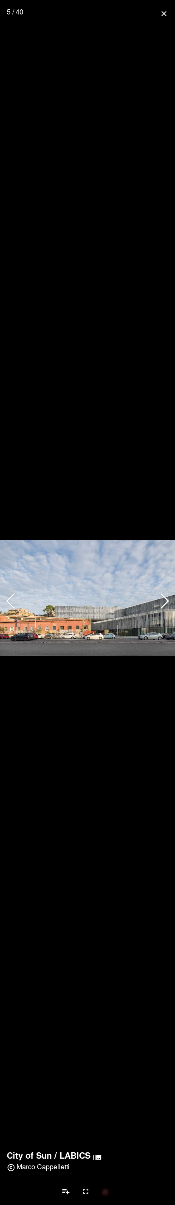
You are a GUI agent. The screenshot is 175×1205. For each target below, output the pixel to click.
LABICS (74, 1155)
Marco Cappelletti (43, 1166)
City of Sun (29, 1155)
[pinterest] (105, 1192)
